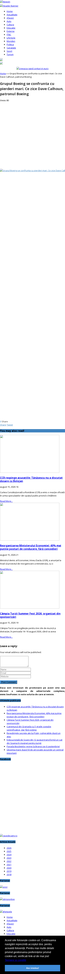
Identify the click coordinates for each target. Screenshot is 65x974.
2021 (9, 864)
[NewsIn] (5, 1)
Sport (9, 51)
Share (3, 424)
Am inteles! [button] (32, 968)
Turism (10, 54)
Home (10, 11)
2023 (9, 857)
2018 (9, 874)
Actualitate (12, 14)
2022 (9, 861)
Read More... (6, 501)
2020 (9, 867)
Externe (10, 31)
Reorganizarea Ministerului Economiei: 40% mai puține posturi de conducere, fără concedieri (30, 547)
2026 (9, 847)
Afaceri (10, 17)
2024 (9, 854)
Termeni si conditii (15, 960)
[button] (27, 960)
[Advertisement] (32, 134)
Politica (10, 44)
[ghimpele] (6, 911)
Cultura (10, 24)
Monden (11, 41)
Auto (9, 21)
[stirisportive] (7, 899)
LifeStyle (11, 37)
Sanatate (11, 47)
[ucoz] (4, 886)
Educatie (11, 27)
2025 (9, 851)
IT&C (9, 34)
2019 (9, 871)
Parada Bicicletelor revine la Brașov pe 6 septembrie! (33, 746)
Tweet (10, 424)
